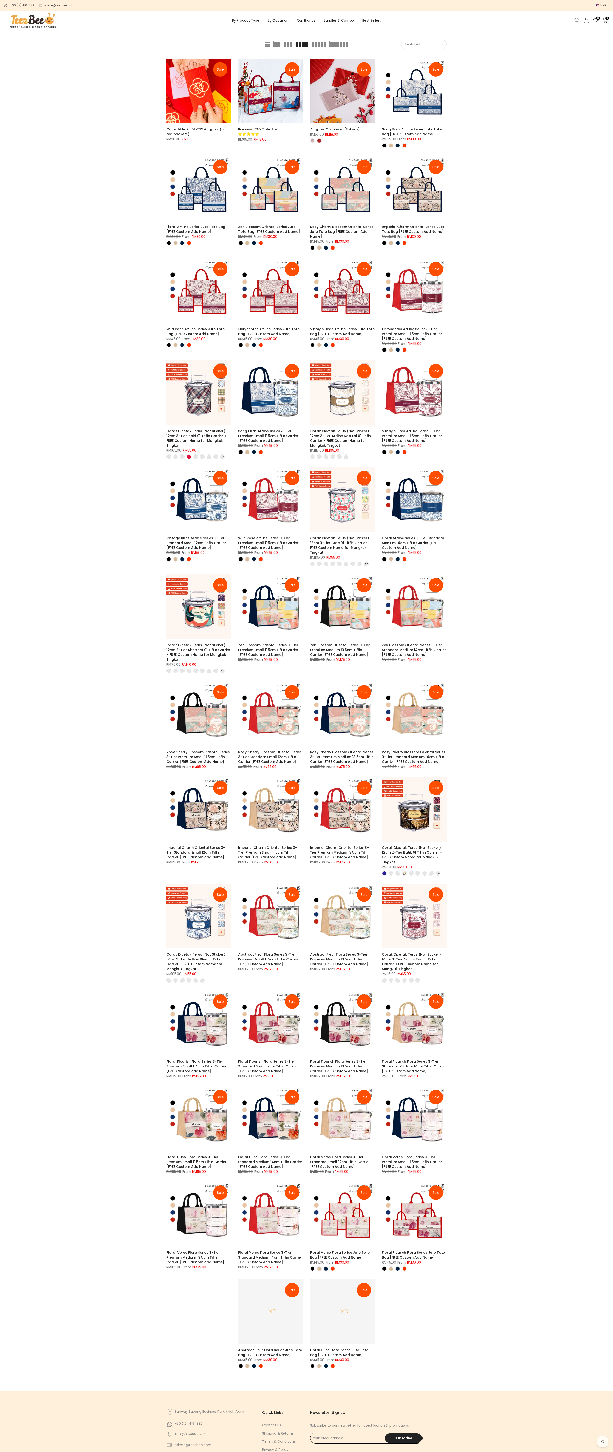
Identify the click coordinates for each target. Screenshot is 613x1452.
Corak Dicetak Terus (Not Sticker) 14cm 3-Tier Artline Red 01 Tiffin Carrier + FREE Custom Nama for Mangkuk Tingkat (411, 961)
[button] (249, 134)
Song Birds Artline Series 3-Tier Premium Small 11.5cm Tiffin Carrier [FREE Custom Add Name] (268, 436)
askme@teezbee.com (58, 5)
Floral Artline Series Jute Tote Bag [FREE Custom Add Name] (195, 229)
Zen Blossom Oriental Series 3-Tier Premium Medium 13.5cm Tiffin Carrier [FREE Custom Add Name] (340, 650)
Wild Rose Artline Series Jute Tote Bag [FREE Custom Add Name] (195, 331)
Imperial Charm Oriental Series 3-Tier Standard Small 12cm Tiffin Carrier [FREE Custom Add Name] (195, 852)
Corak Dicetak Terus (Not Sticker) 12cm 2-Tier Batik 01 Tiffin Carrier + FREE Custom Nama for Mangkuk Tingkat (412, 854)
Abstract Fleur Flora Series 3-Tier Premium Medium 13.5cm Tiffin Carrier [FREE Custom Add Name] (339, 959)
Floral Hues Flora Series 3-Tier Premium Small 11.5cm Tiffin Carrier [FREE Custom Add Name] (196, 1162)
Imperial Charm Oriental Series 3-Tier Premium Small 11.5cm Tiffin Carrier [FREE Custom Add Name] (267, 852)
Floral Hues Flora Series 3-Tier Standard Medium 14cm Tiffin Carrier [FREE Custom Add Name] (270, 1162)
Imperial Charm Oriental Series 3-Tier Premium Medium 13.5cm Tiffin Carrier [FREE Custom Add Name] (339, 852)
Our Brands (306, 20)
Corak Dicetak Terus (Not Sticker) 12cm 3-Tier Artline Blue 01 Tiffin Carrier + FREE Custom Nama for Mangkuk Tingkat (195, 961)
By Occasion (278, 20)
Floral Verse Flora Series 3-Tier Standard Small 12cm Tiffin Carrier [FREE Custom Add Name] (340, 1162)
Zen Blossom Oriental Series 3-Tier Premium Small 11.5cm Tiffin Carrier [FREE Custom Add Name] (268, 650)
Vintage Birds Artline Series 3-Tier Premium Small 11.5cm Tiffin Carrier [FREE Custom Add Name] (412, 436)
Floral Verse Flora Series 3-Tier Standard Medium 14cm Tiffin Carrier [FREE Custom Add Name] (270, 1257)
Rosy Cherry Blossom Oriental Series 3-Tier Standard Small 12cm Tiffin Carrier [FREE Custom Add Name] (270, 757)
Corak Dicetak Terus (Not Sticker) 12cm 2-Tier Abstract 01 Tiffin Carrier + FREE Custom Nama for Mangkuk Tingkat (198, 652)
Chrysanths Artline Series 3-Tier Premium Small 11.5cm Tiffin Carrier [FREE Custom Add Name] (412, 334)
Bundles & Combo (339, 20)
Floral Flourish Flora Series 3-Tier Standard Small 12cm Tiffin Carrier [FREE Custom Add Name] (268, 1066)
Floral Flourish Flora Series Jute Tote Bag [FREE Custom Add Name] (413, 1255)
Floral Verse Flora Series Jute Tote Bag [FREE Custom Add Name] (340, 1255)
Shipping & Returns (278, 1433)
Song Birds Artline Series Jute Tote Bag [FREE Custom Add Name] (412, 131)
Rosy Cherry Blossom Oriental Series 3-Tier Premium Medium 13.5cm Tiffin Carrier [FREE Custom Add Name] (342, 757)
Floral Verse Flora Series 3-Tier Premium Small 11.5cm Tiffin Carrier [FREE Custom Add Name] (412, 1162)
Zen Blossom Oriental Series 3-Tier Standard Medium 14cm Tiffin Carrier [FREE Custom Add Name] (414, 650)
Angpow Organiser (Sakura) (335, 129)
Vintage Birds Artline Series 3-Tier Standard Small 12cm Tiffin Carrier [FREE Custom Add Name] (196, 543)
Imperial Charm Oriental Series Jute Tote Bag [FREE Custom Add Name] (413, 229)
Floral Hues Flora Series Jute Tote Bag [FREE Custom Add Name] (339, 1352)
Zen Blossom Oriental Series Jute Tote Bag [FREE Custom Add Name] (269, 229)
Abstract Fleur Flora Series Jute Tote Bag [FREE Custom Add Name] (270, 1352)
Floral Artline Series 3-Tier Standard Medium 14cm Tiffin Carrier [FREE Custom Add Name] (413, 543)
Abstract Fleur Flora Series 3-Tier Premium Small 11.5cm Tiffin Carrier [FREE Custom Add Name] (268, 959)
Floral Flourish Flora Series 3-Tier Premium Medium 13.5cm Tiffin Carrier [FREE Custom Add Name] (339, 1066)
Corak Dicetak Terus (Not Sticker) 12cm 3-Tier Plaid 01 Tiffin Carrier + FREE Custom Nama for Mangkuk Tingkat (196, 438)
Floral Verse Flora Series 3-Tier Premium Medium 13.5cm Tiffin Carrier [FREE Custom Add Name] (195, 1257)
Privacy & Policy (275, 1449)
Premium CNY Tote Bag (258, 129)
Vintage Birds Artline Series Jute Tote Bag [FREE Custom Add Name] (342, 331)
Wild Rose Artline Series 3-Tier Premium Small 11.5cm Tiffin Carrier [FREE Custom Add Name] (268, 543)
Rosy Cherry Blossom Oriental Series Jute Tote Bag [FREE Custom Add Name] (342, 231)
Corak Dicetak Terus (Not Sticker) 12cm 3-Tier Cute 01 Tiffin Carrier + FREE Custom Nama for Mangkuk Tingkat (340, 545)
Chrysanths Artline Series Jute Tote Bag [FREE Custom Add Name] (269, 331)
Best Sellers (371, 20)
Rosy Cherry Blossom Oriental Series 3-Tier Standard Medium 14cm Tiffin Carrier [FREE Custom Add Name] (413, 757)
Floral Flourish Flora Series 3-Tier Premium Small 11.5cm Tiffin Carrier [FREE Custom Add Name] (196, 1066)
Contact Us (271, 1425)
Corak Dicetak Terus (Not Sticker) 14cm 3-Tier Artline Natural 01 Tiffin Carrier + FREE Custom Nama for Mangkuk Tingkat (340, 438)
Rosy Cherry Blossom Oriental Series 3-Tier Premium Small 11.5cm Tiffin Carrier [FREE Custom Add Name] (198, 757)
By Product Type (245, 20)
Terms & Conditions (278, 1441)
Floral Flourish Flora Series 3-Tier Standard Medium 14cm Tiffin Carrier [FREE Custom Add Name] (414, 1066)
